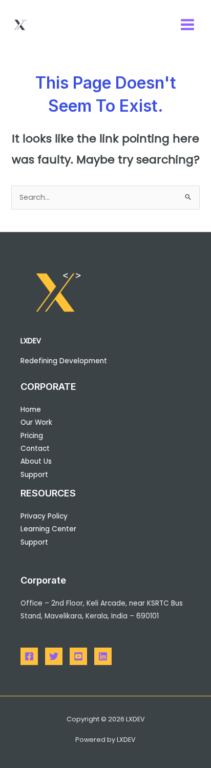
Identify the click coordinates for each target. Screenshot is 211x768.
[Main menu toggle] (187, 24)
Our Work (36, 422)
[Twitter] (53, 656)
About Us (36, 461)
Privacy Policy (44, 516)
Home (30, 409)
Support (34, 475)
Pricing (31, 436)
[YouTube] (78, 656)
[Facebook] (29, 656)
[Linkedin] (103, 656)
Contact (35, 448)
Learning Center (48, 529)
